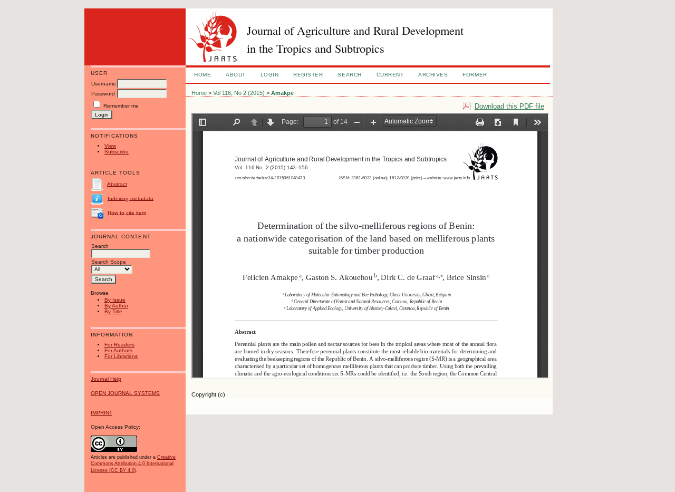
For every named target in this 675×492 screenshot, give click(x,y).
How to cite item (127, 212)
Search (349, 75)
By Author (116, 305)
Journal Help (106, 379)
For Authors (118, 350)
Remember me (121, 106)
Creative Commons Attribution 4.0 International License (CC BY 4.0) (133, 463)
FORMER (474, 75)
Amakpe (282, 93)
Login (270, 75)
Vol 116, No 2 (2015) (239, 93)
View (110, 146)
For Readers (119, 345)
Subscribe (116, 152)
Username (103, 83)
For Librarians (121, 356)
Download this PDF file (509, 106)
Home (202, 75)
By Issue (115, 300)
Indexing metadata (130, 198)
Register (308, 75)
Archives (433, 75)
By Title (113, 311)
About (236, 75)
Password (103, 94)
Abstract (117, 184)
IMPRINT (101, 413)
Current (390, 75)
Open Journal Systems (125, 393)
